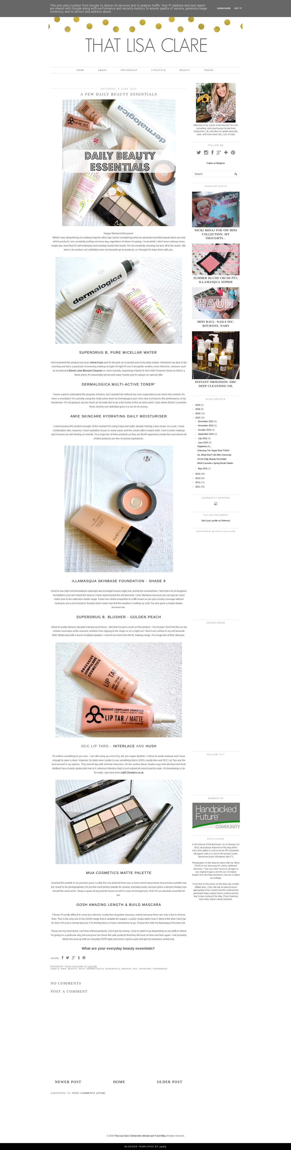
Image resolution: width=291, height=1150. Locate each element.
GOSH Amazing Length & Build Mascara (118, 905)
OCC (135, 969)
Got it (238, 8)
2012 (197, 482)
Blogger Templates (139, 1146)
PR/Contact (129, 70)
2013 (197, 478)
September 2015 (206, 434)
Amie (64, 969)
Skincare (145, 969)
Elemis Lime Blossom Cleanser (86, 370)
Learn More (223, 8)
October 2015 (204, 430)
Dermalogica (95, 969)
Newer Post (68, 1082)
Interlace (124, 746)
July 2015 (202, 438)
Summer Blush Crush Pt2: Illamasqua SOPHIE (215, 280)
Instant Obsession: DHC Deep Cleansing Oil (216, 384)
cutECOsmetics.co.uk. (132, 772)
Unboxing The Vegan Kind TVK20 (213, 450)
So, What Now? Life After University (214, 455)
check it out (96, 362)
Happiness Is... (204, 446)
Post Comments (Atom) (88, 1093)
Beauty (185, 70)
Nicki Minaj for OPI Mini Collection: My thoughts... (216, 234)
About (102, 70)
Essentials (113, 969)
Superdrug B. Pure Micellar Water (118, 352)
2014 (197, 474)
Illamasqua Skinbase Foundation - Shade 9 (119, 581)
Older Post (170, 1082)
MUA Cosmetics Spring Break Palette (215, 463)
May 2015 (202, 468)
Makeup (126, 969)
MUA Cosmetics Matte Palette (119, 873)
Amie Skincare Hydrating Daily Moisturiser (118, 416)
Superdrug (160, 969)
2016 (197, 413)
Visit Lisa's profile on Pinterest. (215, 520)
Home (80, 70)
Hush (151, 746)
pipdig (163, 1146)
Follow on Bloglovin (216, 163)
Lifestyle (158, 70)
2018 (197, 409)
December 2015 (205, 421)
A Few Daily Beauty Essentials (211, 459)
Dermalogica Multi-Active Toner (118, 384)
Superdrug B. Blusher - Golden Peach (118, 617)
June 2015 (203, 442)
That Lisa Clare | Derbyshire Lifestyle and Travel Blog (139, 1136)
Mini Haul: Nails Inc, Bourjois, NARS (215, 323)
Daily (82, 969)
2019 (197, 405)
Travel (209, 70)
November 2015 (205, 425)
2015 (197, 417)
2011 (197, 487)
